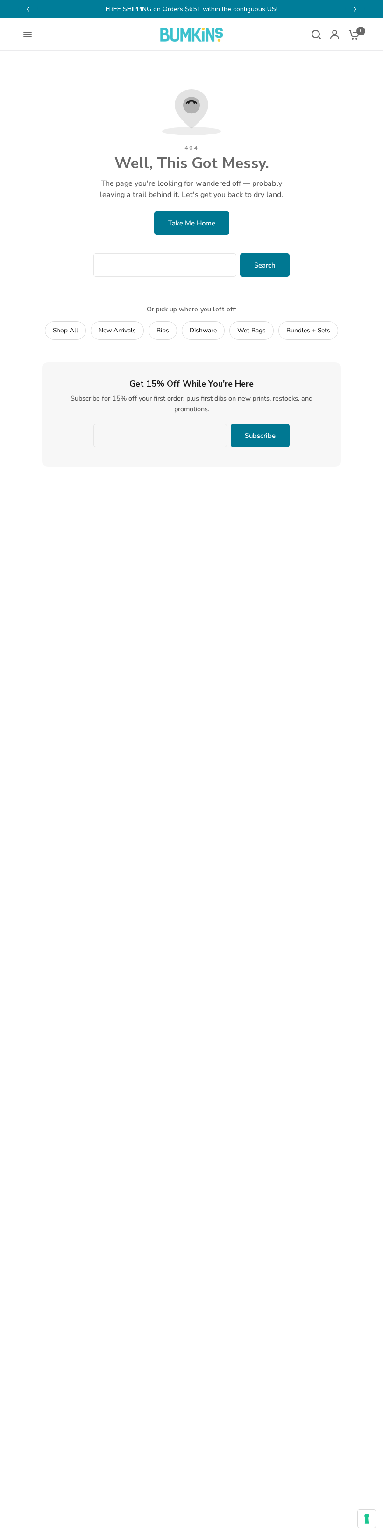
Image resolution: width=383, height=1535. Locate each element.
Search (265, 265)
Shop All (65, 330)
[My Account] (335, 34)
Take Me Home (191, 223)
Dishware (203, 330)
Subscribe (260, 435)
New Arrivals (117, 330)
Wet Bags (251, 330)
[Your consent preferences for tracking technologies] (367, 1519)
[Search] (316, 34)
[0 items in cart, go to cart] (352, 34)
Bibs (162, 330)
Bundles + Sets (308, 330)
